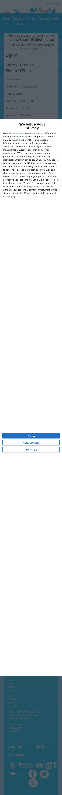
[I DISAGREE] (56, 124)
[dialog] (31, 397)
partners (20, 133)
